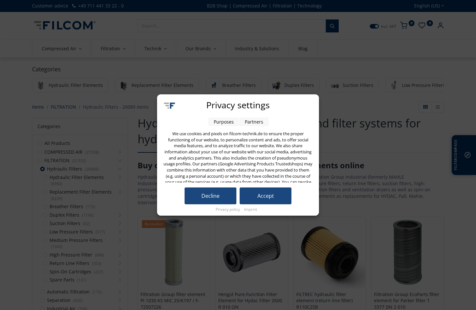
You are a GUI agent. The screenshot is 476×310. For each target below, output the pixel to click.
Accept (265, 195)
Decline (210, 195)
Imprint (250, 209)
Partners (254, 122)
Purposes (224, 122)
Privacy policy (228, 209)
